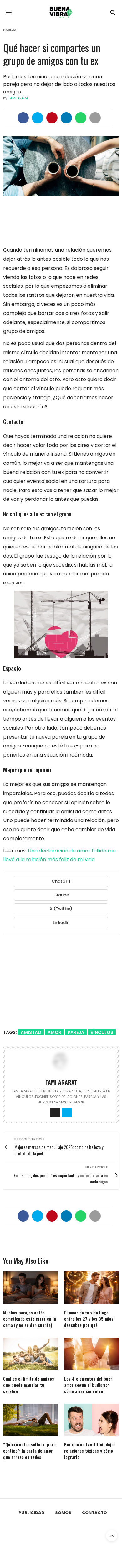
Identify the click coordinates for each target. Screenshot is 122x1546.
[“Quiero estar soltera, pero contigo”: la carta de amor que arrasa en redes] (30, 1420)
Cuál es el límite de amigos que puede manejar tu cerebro (28, 1384)
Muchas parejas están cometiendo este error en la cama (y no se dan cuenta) (29, 1318)
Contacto (94, 1513)
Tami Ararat (19, 98)
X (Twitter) (61, 909)
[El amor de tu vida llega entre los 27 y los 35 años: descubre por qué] (91, 1287)
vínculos (101, 1032)
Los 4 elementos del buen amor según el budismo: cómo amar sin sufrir (88, 1384)
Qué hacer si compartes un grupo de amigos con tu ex (51, 54)
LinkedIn (61, 922)
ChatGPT (61, 881)
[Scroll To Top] (111, 1535)
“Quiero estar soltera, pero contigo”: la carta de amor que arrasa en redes (29, 1450)
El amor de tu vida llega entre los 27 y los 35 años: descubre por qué (89, 1318)
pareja (76, 1032)
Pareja (10, 30)
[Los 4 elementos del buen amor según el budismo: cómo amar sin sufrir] (91, 1354)
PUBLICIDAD (31, 1513)
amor (54, 1032)
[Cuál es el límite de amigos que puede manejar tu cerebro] (30, 1354)
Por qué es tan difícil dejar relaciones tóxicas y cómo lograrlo (89, 1450)
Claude (61, 895)
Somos (63, 1513)
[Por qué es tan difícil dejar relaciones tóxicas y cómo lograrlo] (91, 1420)
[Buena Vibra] (61, 12)
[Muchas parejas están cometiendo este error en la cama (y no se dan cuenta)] (30, 1287)
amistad (31, 1032)
